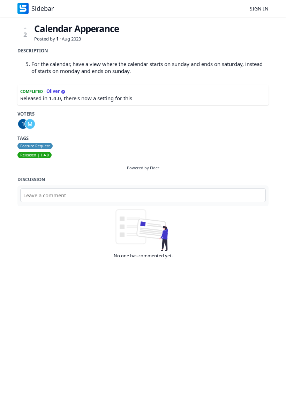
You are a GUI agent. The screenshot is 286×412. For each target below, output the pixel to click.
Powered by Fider (143, 167)
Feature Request (35, 145)
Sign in (259, 8)
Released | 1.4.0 (34, 154)
